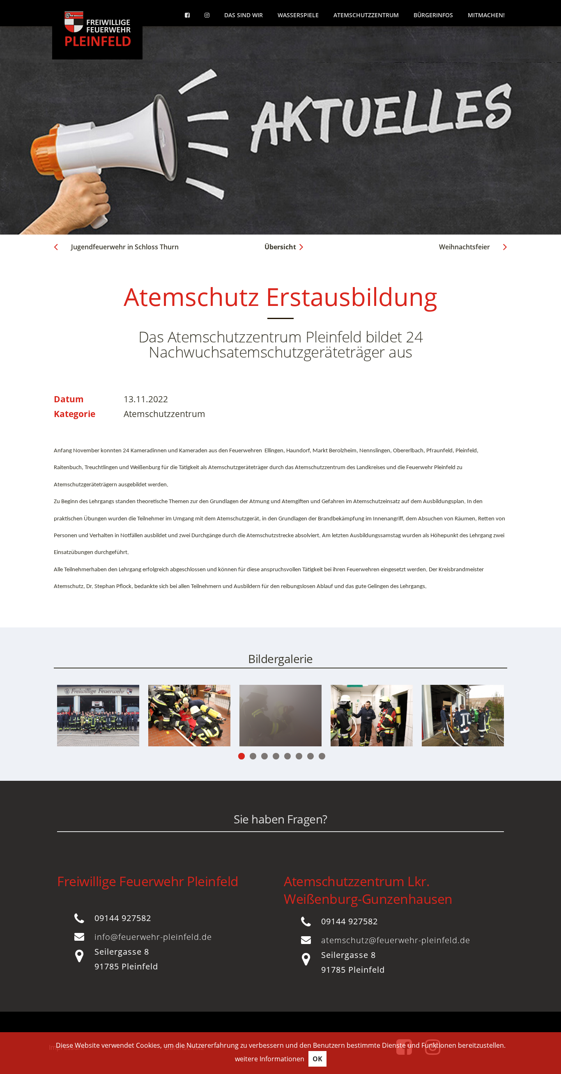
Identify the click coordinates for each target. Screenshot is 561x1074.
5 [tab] (287, 756)
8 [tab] (322, 756)
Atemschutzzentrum (366, 15)
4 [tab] (276, 756)
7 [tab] (310, 756)
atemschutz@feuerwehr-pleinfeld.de (395, 940)
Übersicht (280, 246)
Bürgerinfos (433, 15)
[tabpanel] (189, 715)
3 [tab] (264, 756)
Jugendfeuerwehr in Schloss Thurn (125, 246)
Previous (94, 724)
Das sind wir (243, 15)
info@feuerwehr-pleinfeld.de (153, 936)
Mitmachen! (486, 15)
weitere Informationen (269, 1058)
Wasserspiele (298, 15)
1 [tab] (241, 756)
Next (467, 724)
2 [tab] (253, 756)
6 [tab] (299, 756)
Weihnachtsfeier (464, 246)
